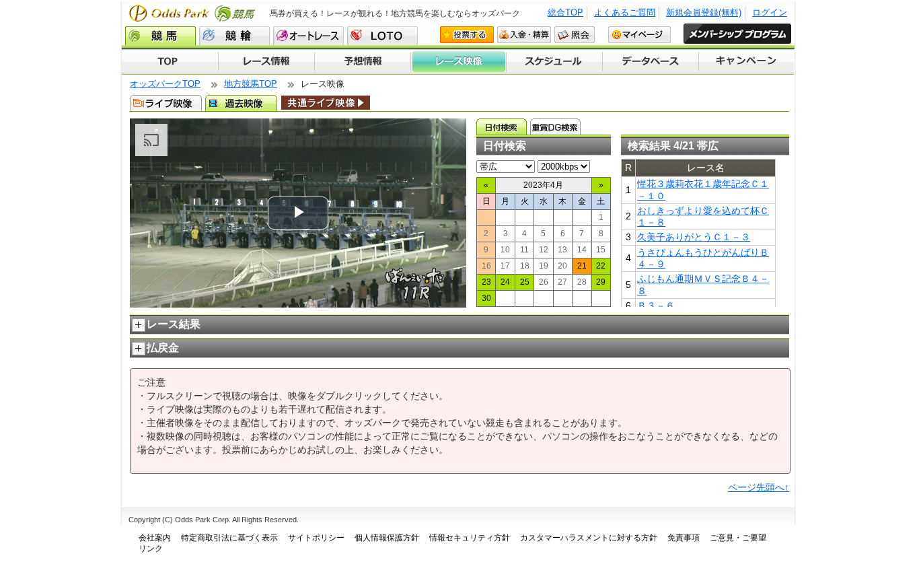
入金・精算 (524, 34)
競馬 (160, 35)
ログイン (769, 12)
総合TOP (565, 12)
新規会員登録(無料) (703, 12)
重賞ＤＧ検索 (555, 126)
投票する (467, 34)
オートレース (308, 35)
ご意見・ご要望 (738, 538)
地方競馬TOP (250, 84)
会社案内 (155, 538)
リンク (151, 549)
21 (582, 266)
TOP (170, 62)
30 (486, 298)
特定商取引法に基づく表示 (229, 538)
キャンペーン (747, 62)
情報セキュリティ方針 (469, 538)
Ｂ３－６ (656, 305)
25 (524, 282)
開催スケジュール (554, 62)
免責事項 (683, 538)
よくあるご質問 (624, 12)
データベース (651, 62)
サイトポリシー (316, 538)
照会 (574, 34)
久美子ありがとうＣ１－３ (693, 237)
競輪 (234, 35)
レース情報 (266, 62)
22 (600, 266)
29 (600, 282)
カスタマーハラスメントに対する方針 (588, 538)
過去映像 (241, 103)
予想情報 (362, 62)
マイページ (639, 34)
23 (486, 282)
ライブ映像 (166, 103)
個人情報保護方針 (387, 538)
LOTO (382, 35)
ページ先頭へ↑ (758, 487)
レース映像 (458, 62)
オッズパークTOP (165, 84)
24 (505, 282)
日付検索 (501, 126)
